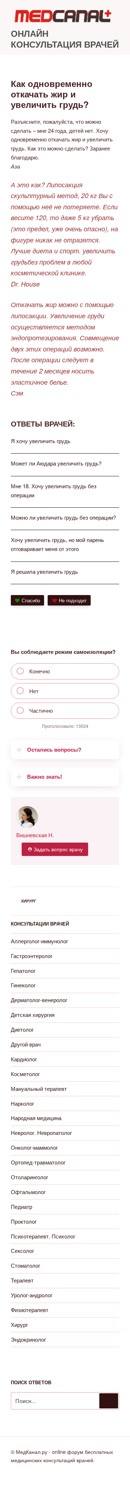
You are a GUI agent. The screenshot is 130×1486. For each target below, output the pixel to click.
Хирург (28, 901)
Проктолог (23, 1221)
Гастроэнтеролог (31, 956)
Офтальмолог (28, 1192)
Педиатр (21, 1206)
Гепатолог (23, 970)
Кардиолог (24, 1059)
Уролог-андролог (31, 1295)
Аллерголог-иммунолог (39, 941)
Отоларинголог (29, 1177)
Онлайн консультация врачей (65, 38)
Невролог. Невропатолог (41, 1132)
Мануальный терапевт (39, 1088)
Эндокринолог (28, 1339)
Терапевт (22, 1280)
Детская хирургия (33, 1014)
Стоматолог (25, 1265)
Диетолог (22, 1029)
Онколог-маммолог (34, 1147)
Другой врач (26, 1044)
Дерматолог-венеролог (39, 1000)
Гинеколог (23, 985)
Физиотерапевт (29, 1310)
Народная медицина (36, 1118)
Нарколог (22, 1103)
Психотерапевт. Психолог (43, 1236)
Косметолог (25, 1074)
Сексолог (22, 1250)
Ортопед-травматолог (38, 1162)
